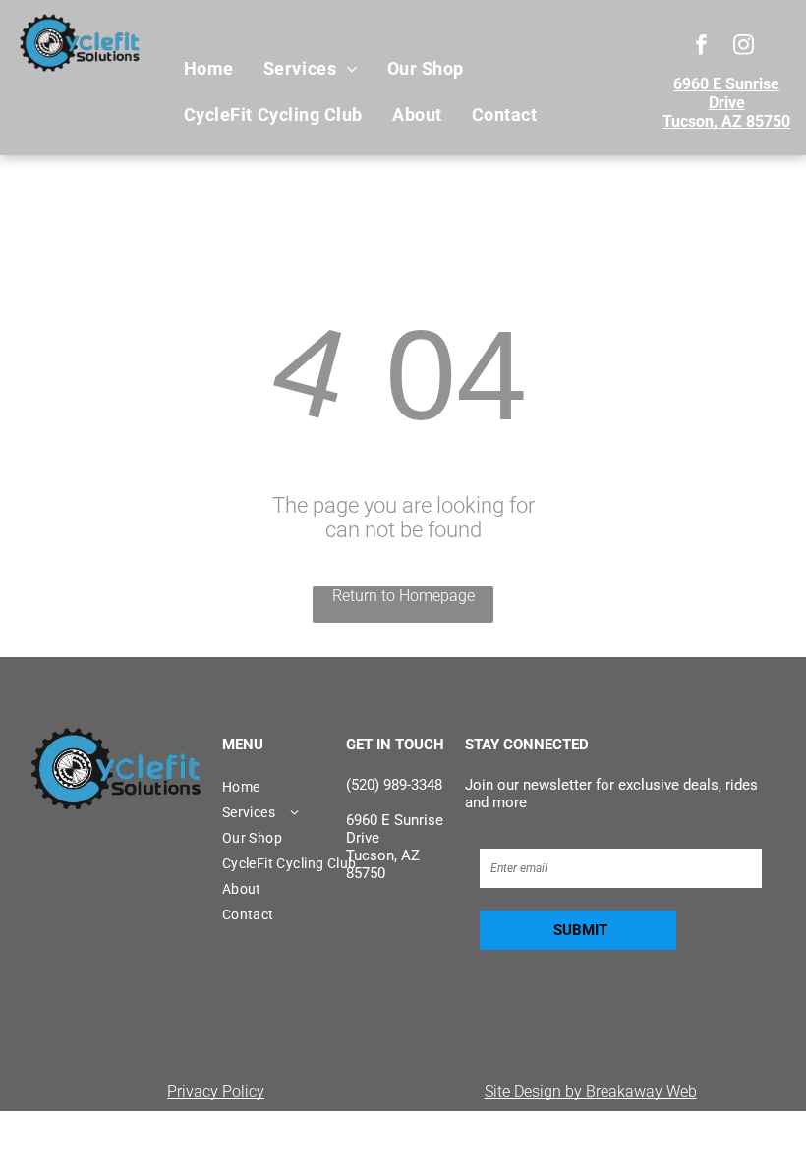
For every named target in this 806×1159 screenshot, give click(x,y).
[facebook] (701, 47)
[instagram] (743, 47)
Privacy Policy (215, 1091)
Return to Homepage (403, 595)
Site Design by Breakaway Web (591, 1091)
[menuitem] (209, 68)
